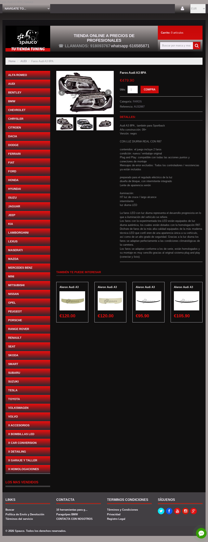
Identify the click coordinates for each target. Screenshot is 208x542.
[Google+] (193, 511)
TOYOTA (14, 399)
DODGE (13, 145)
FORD (12, 171)
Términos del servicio (19, 518)
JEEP (11, 215)
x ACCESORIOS (18, 425)
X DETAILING (17, 451)
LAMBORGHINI (18, 232)
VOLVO (13, 416)
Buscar (9, 509)
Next (108, 92)
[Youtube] (177, 511)
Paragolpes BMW (67, 514)
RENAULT (15, 337)
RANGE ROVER (18, 329)
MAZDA (13, 259)
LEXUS (12, 241)
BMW (11, 101)
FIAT (11, 162)
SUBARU (14, 372)
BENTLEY (14, 92)
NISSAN (13, 294)
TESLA (12, 390)
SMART (13, 364)
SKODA (13, 355)
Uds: (123, 89)
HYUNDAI (14, 188)
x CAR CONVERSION (22, 442)
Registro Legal (116, 518)
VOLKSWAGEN (18, 407)
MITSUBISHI (16, 285)
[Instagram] (185, 511)
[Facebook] (169, 511)
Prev (61, 92)
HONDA (13, 180)
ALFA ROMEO (17, 75)
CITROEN (14, 127)
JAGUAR (14, 206)
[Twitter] (161, 511)
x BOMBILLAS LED (21, 434)
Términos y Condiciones (122, 509)
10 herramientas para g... (72, 509)
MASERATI (15, 250)
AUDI (24, 61)
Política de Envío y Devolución (24, 514)
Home (12, 61)
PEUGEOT (15, 311)
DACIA (12, 136)
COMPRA (149, 89)
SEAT (11, 346)
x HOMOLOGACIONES (23, 469)
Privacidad (113, 514)
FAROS (137, 101)
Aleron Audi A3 (69, 287)
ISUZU (12, 197)
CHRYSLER (15, 118)
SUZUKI (13, 381)
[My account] (182, 8)
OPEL (12, 302)
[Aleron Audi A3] (72, 293)
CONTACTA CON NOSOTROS (74, 518)
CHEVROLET (17, 110)
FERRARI (14, 153)
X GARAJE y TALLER (22, 460)
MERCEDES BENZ (20, 267)
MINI (11, 276)
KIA (10, 223)
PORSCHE (15, 320)
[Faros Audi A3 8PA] (85, 92)
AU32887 (139, 106)
